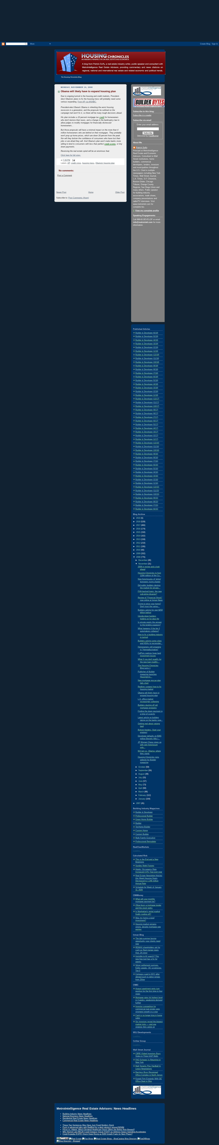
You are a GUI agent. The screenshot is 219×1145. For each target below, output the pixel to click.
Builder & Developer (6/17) (146, 421)
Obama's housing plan (105, 163)
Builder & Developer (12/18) (147, 355)
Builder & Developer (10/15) (147, 494)
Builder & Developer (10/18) (147, 362)
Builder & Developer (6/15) (146, 509)
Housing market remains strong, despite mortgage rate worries (148, 926)
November (143, 564)
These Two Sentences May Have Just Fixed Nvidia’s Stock (88, 1125)
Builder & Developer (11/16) (147, 447)
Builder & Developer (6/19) (146, 333)
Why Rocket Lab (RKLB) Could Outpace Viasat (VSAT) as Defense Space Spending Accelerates (104, 1132)
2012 (138, 543)
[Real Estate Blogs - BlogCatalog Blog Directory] (115, 1139)
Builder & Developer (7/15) (146, 505)
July (140, 778)
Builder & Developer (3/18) (146, 388)
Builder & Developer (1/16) (146, 483)
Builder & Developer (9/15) (146, 498)
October (142, 767)
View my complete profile (147, 211)
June (140, 781)
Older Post (120, 192)
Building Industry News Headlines (77, 1114)
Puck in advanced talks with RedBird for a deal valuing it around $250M (93, 1127)
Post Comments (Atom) (78, 198)
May (140, 785)
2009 (138, 553)
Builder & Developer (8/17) (146, 414)
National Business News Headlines (78, 1116)
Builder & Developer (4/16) (146, 472)
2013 (138, 539)
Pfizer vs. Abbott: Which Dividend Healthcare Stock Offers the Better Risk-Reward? (99, 1129)
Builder (138, 823)
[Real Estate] (75, 1139)
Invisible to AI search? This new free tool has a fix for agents (147, 959)
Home (90, 192)
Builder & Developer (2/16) (146, 480)
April (140, 788)
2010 (138, 550)
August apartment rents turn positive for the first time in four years (148, 991)
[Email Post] (73, 160)
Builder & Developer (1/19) (146, 351)
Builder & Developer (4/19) (146, 340)
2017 (138, 525)
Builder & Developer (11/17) (147, 403)
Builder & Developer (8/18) (146, 369)
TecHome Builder (142, 827)
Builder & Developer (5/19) (146, 336)
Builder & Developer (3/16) (146, 476)
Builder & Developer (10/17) (147, 406)
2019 (138, 518)
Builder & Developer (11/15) (147, 491)
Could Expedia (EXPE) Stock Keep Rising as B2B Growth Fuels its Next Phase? (97, 1134)
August (141, 774)
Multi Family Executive (145, 838)
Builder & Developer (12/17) (147, 399)
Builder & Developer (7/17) (146, 417)
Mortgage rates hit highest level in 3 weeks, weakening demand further (149, 1000)
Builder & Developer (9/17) (146, 410)
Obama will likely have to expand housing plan (88, 91)
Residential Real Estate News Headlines (80, 1118)
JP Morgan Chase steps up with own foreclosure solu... (149, 745)
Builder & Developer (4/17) (146, 428)
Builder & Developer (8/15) (146, 502)
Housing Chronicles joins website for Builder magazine (148, 759)
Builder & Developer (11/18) (147, 358)
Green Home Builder (144, 820)
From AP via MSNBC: (87, 102)
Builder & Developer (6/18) (146, 377)
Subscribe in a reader (142, 115)
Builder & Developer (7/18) (146, 373)
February (142, 795)
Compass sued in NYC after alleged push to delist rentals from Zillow (147, 976)
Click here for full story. (71, 155)
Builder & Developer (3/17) (146, 432)
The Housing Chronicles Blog (71, 77)
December (143, 560)
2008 (138, 557)
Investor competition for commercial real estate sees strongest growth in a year (147, 1009)
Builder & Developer (144, 812)
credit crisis (76, 163)
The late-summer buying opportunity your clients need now (147, 941)
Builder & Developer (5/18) (146, 380)
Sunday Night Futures (144, 866)
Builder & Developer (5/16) (146, 469)
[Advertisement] (109, 21)
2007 (138, 803)
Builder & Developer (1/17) (146, 439)
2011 (138, 546)
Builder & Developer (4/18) (146, 384)
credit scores (110, 144)
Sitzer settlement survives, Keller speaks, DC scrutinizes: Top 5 (148, 968)
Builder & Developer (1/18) (146, 395)
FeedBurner (154, 136)
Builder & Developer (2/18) (146, 391)
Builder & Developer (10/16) (147, 450)
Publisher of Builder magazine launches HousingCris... (147, 674)
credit (101, 117)
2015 (138, 532)
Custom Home (141, 831)
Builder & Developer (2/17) (146, 436)
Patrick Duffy (141, 148)
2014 (138, 536)
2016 (138, 529)
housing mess (88, 163)
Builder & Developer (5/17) (146, 425)
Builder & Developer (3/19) (146, 344)
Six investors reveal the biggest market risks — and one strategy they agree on (149, 1024)
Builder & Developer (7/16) (146, 461)
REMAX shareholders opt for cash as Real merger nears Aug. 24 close (147, 950)
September (143, 770)
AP (68, 163)
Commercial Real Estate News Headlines (80, 1120)
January (142, 799)
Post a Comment (64, 175)
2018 (138, 522)
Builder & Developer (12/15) (147, 487)
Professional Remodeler (145, 842)
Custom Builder (142, 834)
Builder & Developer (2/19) (146, 347)
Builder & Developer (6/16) (146, 465)
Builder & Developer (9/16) (146, 454)
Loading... (137, 851)
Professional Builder (144, 816)
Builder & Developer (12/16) (147, 443)
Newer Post (61, 192)
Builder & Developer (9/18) (146, 366)
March (141, 792)
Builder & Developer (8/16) (146, 458)
